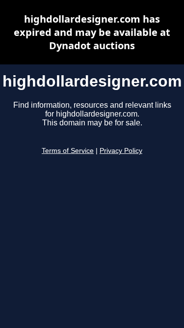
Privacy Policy (121, 150)
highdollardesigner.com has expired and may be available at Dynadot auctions (92, 32)
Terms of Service (68, 150)
